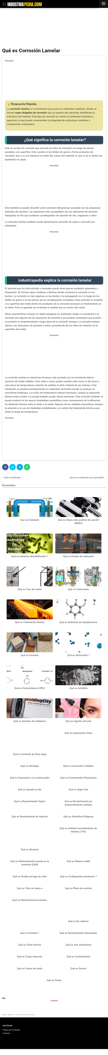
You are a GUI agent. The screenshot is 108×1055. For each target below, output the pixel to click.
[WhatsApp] (27, 467)
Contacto (6, 1033)
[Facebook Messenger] (12, 467)
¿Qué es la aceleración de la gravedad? (87, 477)
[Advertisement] (54, 27)
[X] (20, 467)
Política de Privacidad (11, 1030)
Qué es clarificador (12, 477)
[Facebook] (5, 467)
